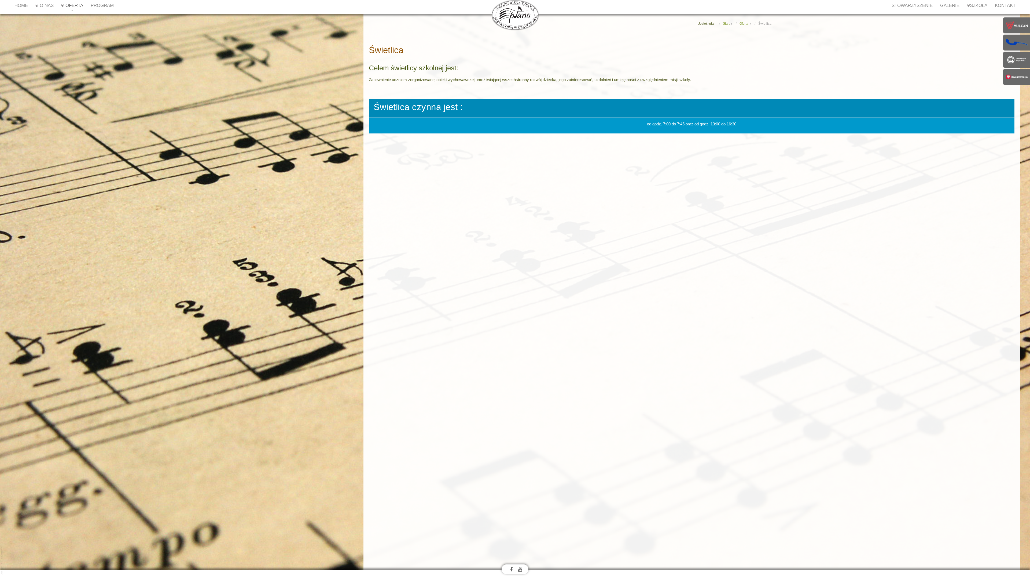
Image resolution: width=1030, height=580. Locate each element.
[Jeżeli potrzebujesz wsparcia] (1016, 42)
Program (102, 5)
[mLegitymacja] (1016, 76)
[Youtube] (520, 569)
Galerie (949, 5)
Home (21, 5)
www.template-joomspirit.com (2, 559)
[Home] (515, 15)
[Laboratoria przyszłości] (1016, 59)
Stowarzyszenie (912, 5)
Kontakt (1005, 5)
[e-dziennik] (1016, 25)
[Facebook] (511, 569)
